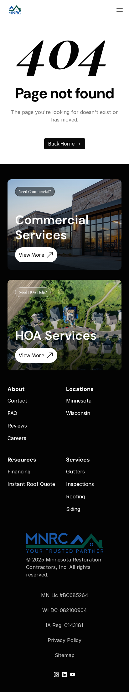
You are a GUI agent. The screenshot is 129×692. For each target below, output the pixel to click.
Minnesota (78, 401)
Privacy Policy (64, 640)
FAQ (12, 413)
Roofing (75, 496)
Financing (19, 471)
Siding (73, 509)
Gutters (75, 471)
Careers (17, 438)
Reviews (17, 426)
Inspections (80, 484)
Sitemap (65, 655)
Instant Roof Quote (31, 484)
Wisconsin (78, 413)
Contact (17, 401)
